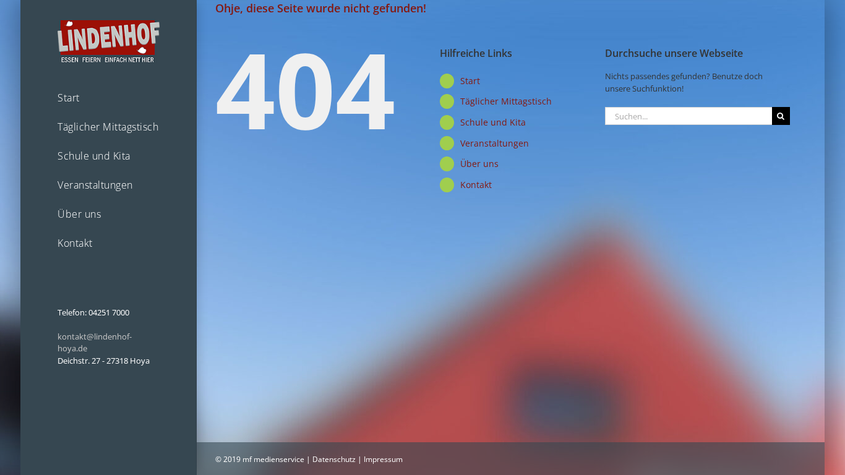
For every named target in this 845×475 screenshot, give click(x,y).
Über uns (479, 163)
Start (470, 81)
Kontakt (476, 184)
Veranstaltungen (494, 143)
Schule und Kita (493, 122)
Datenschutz (334, 459)
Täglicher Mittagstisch (506, 101)
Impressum (383, 459)
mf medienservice (273, 459)
